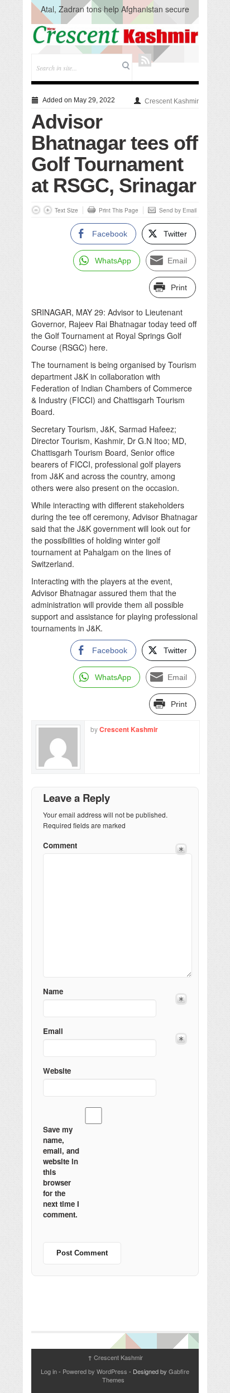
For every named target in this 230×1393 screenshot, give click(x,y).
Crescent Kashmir (172, 101)
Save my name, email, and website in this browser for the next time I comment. (61, 1172)
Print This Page (118, 210)
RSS (144, 60)
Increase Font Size (47, 210)
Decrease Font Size (36, 210)
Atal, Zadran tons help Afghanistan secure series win (115, 14)
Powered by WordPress (95, 1371)
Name (53, 991)
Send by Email (178, 210)
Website (57, 1070)
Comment (60, 845)
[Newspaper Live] (115, 34)
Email (53, 1031)
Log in (49, 1371)
